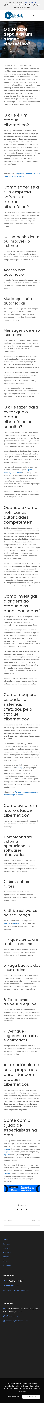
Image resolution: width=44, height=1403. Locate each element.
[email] (26, 3)
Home (5, 1239)
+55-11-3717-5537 (24, 7)
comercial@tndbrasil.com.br (21, 5)
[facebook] (29, 3)
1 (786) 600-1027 (13, 1316)
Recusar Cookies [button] (13, 1396)
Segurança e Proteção (19, 49)
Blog (8, 49)
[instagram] (38, 3)
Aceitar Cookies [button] (31, 1396)
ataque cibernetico (14, 52)
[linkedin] (32, 3)
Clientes (6, 1257)
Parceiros (7, 1252)
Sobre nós (7, 1265)
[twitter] (35, 3)
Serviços (6, 1244)
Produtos (6, 1248)
